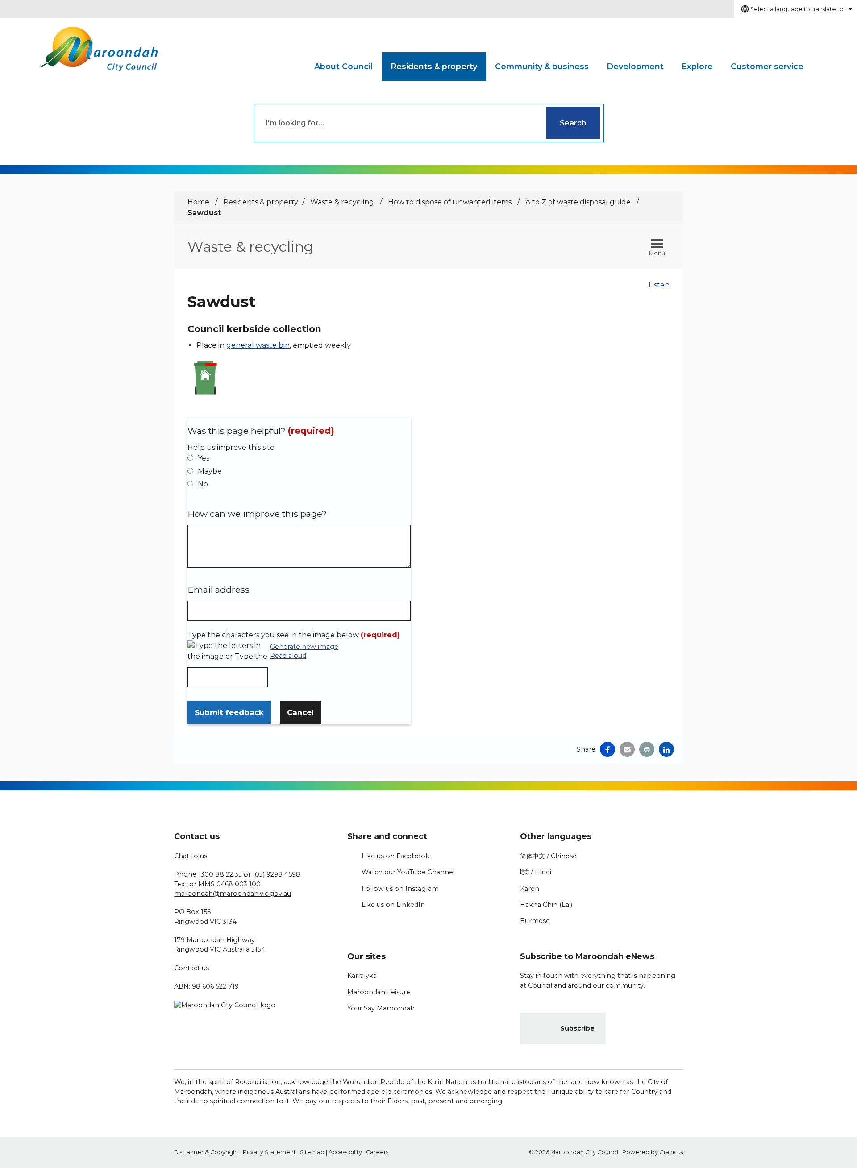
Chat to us (190, 856)
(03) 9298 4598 (276, 874)
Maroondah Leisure (378, 992)
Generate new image (304, 647)
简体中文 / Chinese (548, 856)
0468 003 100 (238, 884)
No (203, 484)
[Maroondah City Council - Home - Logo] (99, 49)
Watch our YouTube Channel (408, 872)
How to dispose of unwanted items (450, 202)
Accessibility (345, 1152)
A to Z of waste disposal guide (578, 202)
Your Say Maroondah (381, 1008)
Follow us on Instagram (400, 889)
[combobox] (795, 9)
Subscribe (577, 1028)
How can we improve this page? (257, 513)
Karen (529, 889)
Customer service (767, 66)
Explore (697, 66)
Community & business (542, 66)
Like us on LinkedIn (393, 905)
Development (635, 66)
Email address (218, 589)
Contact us (191, 968)
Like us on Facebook (395, 856)
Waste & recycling (343, 202)
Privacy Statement (269, 1152)
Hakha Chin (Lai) (546, 905)
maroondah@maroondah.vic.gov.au (232, 894)
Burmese (535, 921)
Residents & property (434, 66)
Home (198, 202)
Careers (377, 1152)
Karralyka (362, 976)
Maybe (210, 471)
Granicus (671, 1152)
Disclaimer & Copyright (206, 1152)
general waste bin (258, 345)
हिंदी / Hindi (535, 872)
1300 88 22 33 (220, 874)
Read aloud (288, 656)
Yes (203, 458)
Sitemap (312, 1152)
